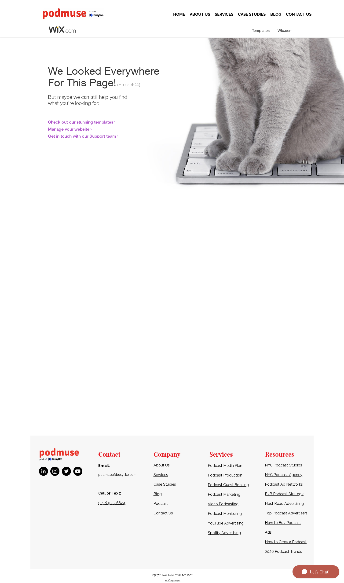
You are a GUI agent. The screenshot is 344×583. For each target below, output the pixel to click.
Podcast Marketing (224, 494)
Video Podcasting (223, 504)
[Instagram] (54, 471)
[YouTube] (77, 471)
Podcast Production (225, 475)
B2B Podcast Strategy (284, 494)
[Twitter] (66, 471)
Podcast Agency (288, 475)
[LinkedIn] (43, 471)
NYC (269, 475)
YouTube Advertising (226, 523)
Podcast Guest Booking (228, 485)
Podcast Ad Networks (284, 484)
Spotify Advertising (224, 533)
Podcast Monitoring (225, 513)
